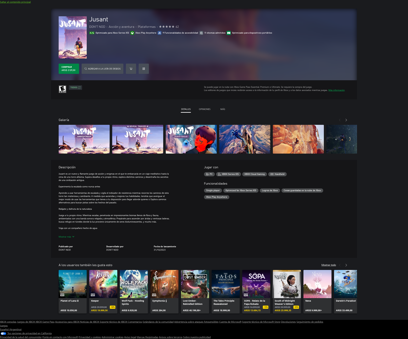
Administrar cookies (113, 337)
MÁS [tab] (222, 109)
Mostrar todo (328, 264)
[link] (73, 291)
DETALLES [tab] (186, 109)
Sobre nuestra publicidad (197, 337)
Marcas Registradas (147, 337)
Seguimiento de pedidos (309, 321)
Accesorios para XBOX (67, 321)
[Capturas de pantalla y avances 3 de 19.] (191, 139)
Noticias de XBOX (90, 321)
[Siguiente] (346, 120)
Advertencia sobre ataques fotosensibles (196, 321)
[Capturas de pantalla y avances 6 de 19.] (351, 139)
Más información (336, 90)
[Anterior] (340, 120)
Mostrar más (65, 236)
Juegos (4, 325)
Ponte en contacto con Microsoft (60, 337)
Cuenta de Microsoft (230, 321)
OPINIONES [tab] (204, 109)
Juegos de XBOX (26, 321)
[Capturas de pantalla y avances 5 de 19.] (298, 139)
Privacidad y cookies (90, 337)
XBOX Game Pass (45, 321)
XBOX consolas (8, 321)
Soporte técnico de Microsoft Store (261, 321)
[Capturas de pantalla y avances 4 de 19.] (244, 139)
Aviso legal (130, 337)
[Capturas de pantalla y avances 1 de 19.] (84, 139)
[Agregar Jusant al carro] (131, 69)
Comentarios (135, 321)
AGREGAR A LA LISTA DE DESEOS (104, 68)
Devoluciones (288, 321)
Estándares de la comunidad (158, 321)
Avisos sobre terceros (170, 337)
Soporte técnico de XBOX (114, 321)
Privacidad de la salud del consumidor (21, 337)
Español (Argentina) (11, 329)
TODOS (73, 87)
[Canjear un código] (144, 69)
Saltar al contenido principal (15, 2)
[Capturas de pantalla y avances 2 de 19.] (137, 139)
